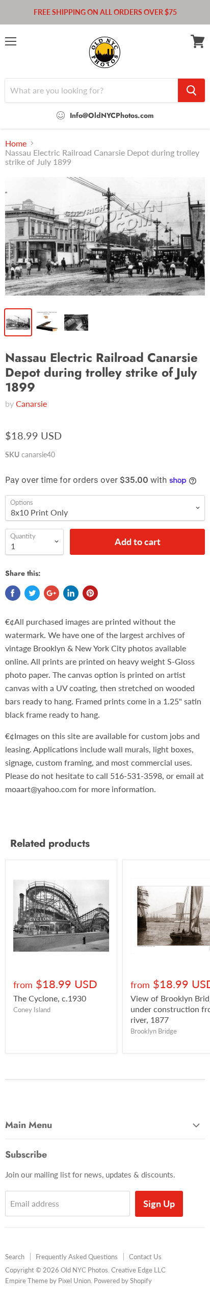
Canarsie (31, 403)
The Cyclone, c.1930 (49, 998)
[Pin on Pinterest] (90, 593)
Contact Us (145, 1257)
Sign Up (159, 1203)
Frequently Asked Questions (77, 1257)
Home (16, 143)
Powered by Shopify (123, 1281)
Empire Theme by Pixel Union (48, 1281)
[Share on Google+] (51, 593)
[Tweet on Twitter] (32, 593)
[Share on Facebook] (12, 593)
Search (14, 1257)
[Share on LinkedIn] (70, 593)
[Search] (191, 90)
